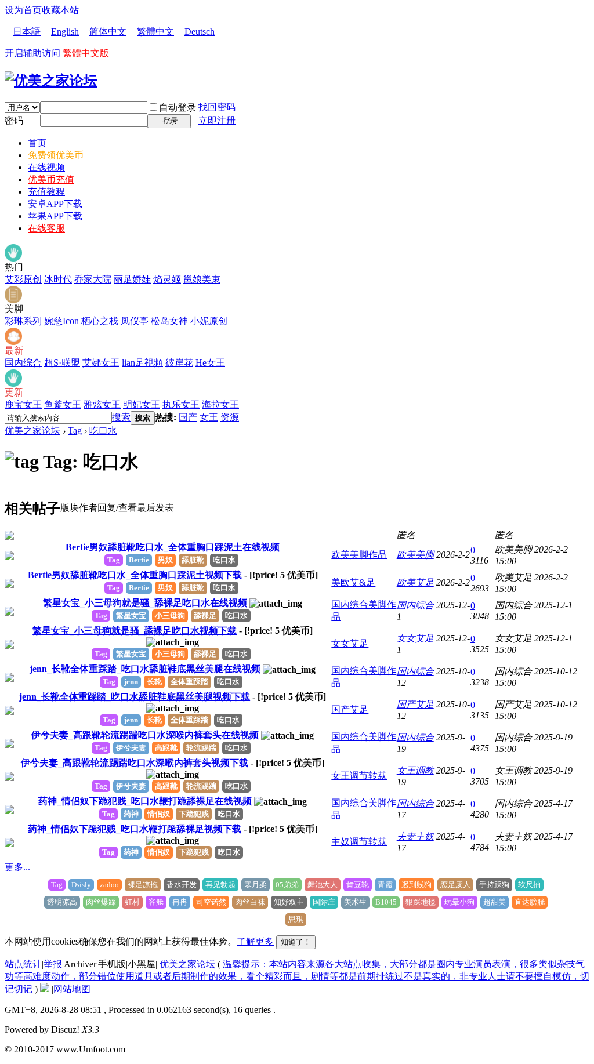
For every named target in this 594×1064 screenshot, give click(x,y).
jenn (131, 681)
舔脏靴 (193, 559)
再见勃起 (220, 884)
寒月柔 (255, 884)
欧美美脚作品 (359, 555)
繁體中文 (155, 32)
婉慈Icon (61, 321)
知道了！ (296, 942)
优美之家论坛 (32, 430)
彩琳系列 (23, 321)
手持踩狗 (494, 884)
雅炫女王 (102, 404)
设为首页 (23, 10)
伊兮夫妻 (131, 747)
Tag (75, 430)
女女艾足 (349, 643)
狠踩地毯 (420, 902)
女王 (209, 417)
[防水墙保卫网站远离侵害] (44, 989)
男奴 (165, 559)
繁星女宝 (131, 615)
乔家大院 (92, 279)
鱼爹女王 (62, 404)
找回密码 (217, 107)
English (65, 32)
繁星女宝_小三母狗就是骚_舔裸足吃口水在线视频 (145, 603)
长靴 (154, 681)
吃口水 (103, 430)
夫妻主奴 (415, 836)
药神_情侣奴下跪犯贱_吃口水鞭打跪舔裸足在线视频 (145, 801)
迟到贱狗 (416, 884)
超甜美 (494, 902)
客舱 (156, 902)
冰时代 (58, 279)
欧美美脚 (415, 555)
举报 (53, 964)
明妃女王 (141, 404)
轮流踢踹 (201, 747)
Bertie (139, 559)
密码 (14, 120)
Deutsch (199, 32)
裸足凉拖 (143, 884)
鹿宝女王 (23, 404)
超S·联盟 (62, 363)
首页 (37, 143)
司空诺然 (211, 902)
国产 (188, 417)
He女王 (210, 363)
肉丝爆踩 (101, 902)
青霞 (385, 884)
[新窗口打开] (9, 537)
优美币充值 (51, 179)
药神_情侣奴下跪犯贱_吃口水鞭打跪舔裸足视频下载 (134, 829)
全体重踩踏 (189, 681)
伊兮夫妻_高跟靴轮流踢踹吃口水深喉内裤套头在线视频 (145, 735)
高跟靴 (166, 747)
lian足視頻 (142, 363)
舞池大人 (322, 884)
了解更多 (255, 941)
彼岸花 (179, 363)
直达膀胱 (530, 902)
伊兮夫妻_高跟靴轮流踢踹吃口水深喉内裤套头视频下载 (134, 763)
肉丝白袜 (250, 902)
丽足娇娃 (132, 279)
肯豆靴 (357, 884)
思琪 (295, 919)
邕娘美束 (201, 279)
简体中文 (107, 32)
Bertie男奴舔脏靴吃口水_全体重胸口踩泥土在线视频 (173, 547)
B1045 (386, 902)
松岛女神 (169, 321)
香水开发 (181, 884)
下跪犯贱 (194, 813)
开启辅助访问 (32, 53)
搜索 (121, 417)
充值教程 (46, 192)
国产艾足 (349, 709)
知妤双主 (289, 902)
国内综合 (23, 363)
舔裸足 (205, 615)
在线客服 (46, 228)
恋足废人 (455, 884)
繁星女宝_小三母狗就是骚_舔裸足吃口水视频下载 (134, 631)
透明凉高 (62, 902)
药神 (131, 813)
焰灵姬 (167, 279)
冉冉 (179, 902)
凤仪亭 (134, 321)
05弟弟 (287, 884)
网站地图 (71, 989)
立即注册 (217, 120)
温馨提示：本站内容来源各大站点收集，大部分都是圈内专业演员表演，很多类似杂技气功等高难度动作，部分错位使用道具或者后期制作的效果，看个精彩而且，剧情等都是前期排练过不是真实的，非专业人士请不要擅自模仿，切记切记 (297, 976)
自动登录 (177, 107)
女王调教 (415, 770)
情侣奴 (158, 813)
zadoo (109, 884)
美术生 (355, 902)
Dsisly (81, 884)
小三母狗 (170, 615)
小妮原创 (208, 321)
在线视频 (46, 167)
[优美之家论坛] (51, 80)
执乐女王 (181, 404)
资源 (229, 417)
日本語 (27, 32)
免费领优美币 (56, 155)
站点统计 (23, 964)
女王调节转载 (359, 775)
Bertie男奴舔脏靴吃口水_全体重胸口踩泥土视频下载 (135, 575)
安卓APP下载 (55, 204)
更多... (17, 867)
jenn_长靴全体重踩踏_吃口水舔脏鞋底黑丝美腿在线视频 (145, 669)
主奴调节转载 (359, 842)
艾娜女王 (100, 363)
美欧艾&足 (353, 582)
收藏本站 (60, 10)
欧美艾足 (415, 582)
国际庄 (324, 902)
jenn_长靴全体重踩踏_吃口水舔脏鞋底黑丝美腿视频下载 (134, 697)
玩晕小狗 (459, 902)
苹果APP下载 (55, 216)
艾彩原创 (23, 279)
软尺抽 (529, 884)
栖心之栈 (99, 321)
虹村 (132, 902)
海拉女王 (220, 404)
